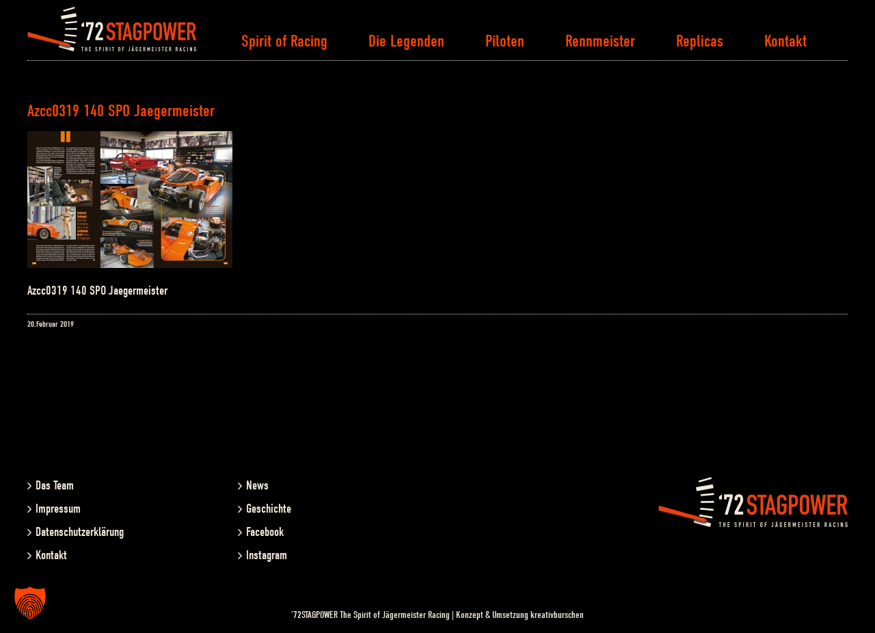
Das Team (55, 486)
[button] (30, 603)
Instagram (266, 555)
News (257, 486)
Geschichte (268, 509)
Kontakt (51, 555)
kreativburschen (557, 615)
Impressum (58, 509)
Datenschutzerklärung (80, 532)
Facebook (265, 532)
